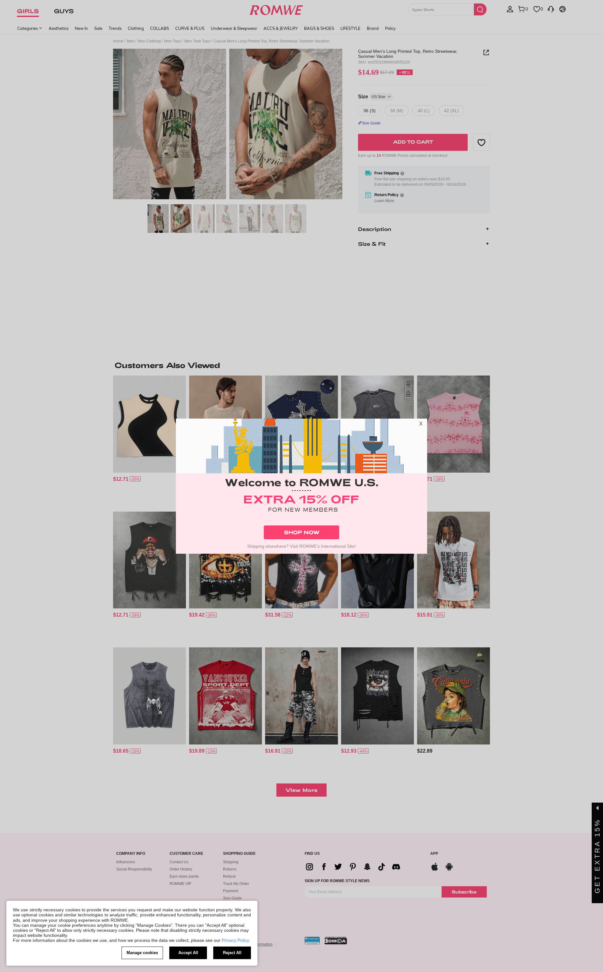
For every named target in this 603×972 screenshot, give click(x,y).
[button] (421, 425)
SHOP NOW (301, 532)
